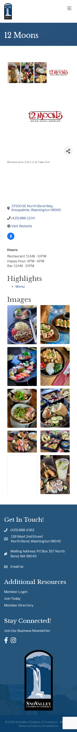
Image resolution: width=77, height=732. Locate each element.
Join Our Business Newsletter (27, 631)
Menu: (20, 287)
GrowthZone (50, 725)
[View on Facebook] (10, 239)
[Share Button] (68, 151)
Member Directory (18, 605)
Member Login (15, 592)
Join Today (12, 599)
